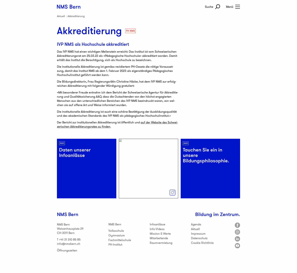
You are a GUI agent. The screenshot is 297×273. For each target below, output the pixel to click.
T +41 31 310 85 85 (69, 239)
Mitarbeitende (159, 238)
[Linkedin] (237, 238)
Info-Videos (157, 229)
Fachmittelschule (119, 240)
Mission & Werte (160, 234)
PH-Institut (115, 244)
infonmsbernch (68, 244)
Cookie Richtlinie (202, 243)
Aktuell (61, 16)
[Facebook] (237, 225)
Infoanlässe (157, 224)
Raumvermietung (161, 243)
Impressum (198, 234)
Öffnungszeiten (67, 250)
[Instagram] (237, 232)
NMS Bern (114, 224)
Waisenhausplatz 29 (70, 229)
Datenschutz (199, 238)
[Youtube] (237, 245)
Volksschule (116, 231)
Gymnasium (116, 235)
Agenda (196, 224)
